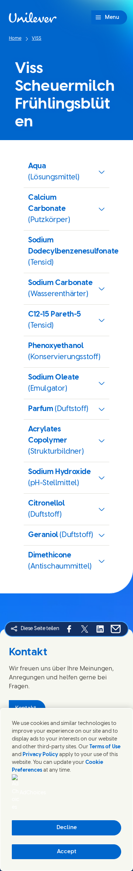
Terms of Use (104, 747)
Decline (67, 828)
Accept (66, 852)
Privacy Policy (40, 755)
